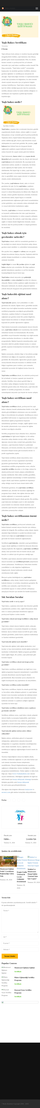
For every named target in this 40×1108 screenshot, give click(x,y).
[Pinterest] (18, 800)
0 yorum (5, 49)
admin (20, 823)
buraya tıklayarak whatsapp (22, 779)
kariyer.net (28, 789)
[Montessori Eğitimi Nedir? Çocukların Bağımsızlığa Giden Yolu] (8, 861)
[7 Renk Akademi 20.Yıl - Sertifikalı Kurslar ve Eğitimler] (8, 8)
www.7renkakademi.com (21, 774)
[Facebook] (9, 800)
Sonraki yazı (32, 835)
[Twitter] (14, 800)
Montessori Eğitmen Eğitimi (24, 968)
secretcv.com (6, 792)
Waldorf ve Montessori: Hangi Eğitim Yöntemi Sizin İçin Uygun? (33, 874)
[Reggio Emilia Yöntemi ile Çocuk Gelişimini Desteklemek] (22, 863)
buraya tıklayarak (23, 782)
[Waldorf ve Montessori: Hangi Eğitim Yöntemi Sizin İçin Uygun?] (34, 861)
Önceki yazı (8, 835)
